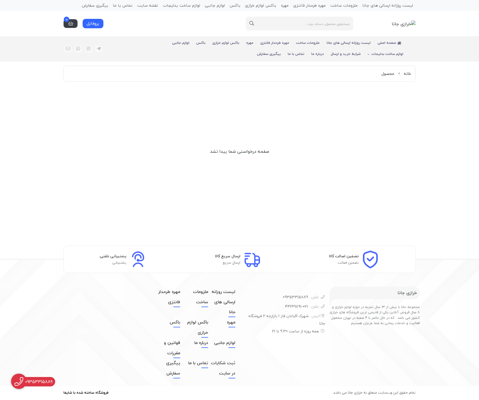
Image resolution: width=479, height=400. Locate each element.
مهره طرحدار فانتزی (274, 43)
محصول (387, 73)
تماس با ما (296, 54)
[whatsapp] (78, 49)
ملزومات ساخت (308, 43)
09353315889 (301, 297)
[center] (252, 23)
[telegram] (98, 49)
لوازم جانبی (180, 43)
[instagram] (88, 49)
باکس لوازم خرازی (225, 43)
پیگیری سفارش (269, 54)
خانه (407, 73)
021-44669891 (302, 306)
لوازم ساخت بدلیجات (387, 54)
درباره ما (317, 54)
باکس (200, 43)
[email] (68, 49)
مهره (249, 43)
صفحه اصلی (387, 43)
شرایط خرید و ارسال (346, 54)
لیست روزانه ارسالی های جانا (349, 43)
